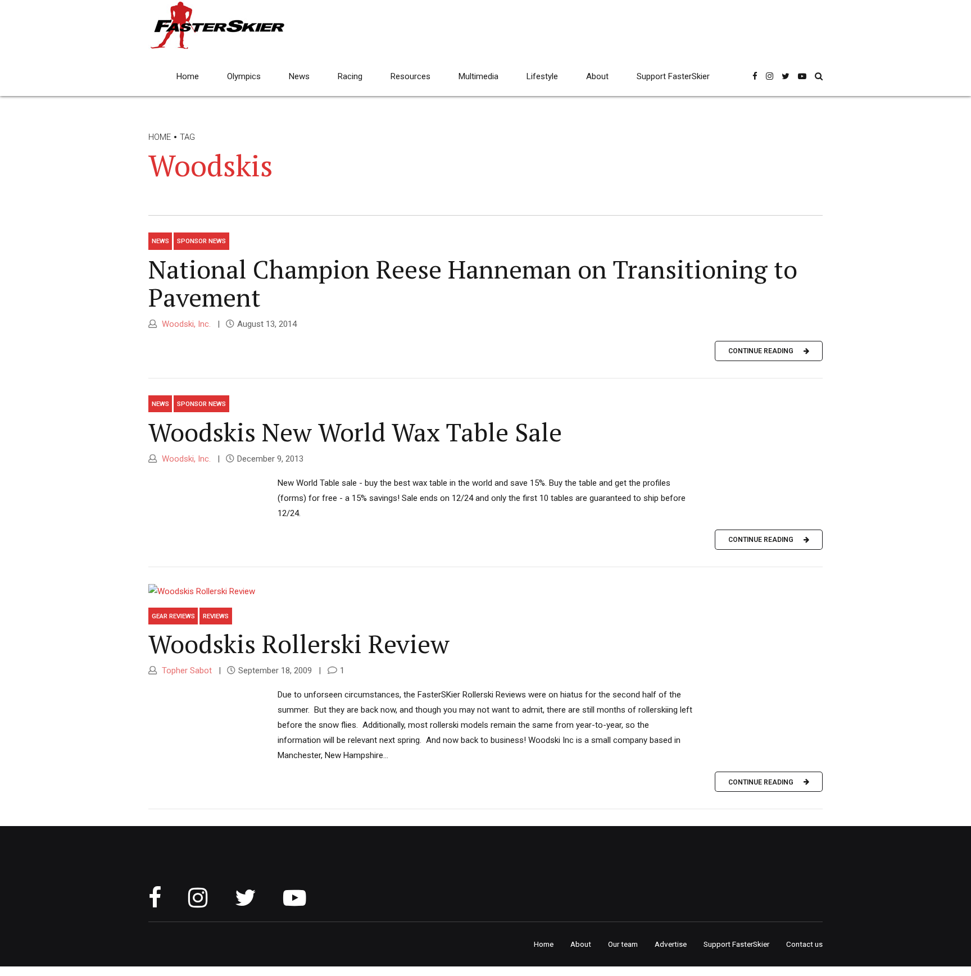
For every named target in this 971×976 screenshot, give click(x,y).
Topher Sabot (186, 670)
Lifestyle (542, 76)
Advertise (671, 943)
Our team (623, 943)
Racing (350, 76)
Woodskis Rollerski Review (299, 643)
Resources (410, 76)
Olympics (244, 76)
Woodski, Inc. (185, 324)
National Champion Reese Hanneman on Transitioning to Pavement (472, 283)
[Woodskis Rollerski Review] (485, 591)
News (299, 76)
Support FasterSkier (673, 76)
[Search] (819, 76)
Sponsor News (201, 241)
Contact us (804, 943)
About (597, 76)
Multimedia (478, 76)
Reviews (216, 616)
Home (187, 76)
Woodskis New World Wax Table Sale (355, 432)
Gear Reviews (173, 616)
